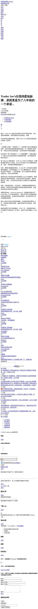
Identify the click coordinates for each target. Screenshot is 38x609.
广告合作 (7, 423)
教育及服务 (4, 255)
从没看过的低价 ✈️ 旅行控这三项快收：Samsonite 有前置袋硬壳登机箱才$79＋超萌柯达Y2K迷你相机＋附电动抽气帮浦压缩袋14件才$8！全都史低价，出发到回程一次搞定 (19, 383)
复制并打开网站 (5, 607)
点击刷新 (17, 480)
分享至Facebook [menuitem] (9, 117)
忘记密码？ (17, 463)
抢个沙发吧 (4, 416)
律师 (2, 259)
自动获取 (21, 526)
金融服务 (3, 257)
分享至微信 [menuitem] (7, 119)
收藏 (9, 114)
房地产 (3, 261)
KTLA (6, 244)
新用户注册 (4, 467)
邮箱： (3, 580)
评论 (2, 114)
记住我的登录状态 (8, 463)
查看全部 (29, 359)
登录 (15, 366)
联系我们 (7, 422)
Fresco (9, 236)
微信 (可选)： (5, 584)
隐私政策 (7, 425)
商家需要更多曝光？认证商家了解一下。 (13, 359)
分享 (14, 114)
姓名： (3, 578)
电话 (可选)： (5, 582)
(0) (3, 114)
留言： (3, 592)
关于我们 (7, 420)
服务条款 (7, 427)
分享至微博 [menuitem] (7, 121)
